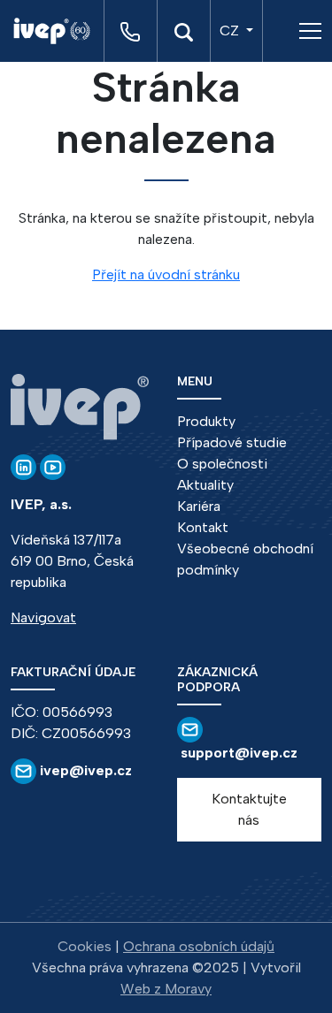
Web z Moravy (166, 988)
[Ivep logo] (58, 31)
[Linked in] (23, 466)
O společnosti (222, 463)
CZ (231, 30)
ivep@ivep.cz (84, 770)
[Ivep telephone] (130, 31)
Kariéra (198, 506)
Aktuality (205, 484)
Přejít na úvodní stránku (166, 274)
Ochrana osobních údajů (198, 946)
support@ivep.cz (239, 752)
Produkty (206, 421)
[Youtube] (53, 466)
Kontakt (202, 527)
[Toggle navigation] (310, 31)
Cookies (85, 946)
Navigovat (43, 617)
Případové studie (232, 442)
